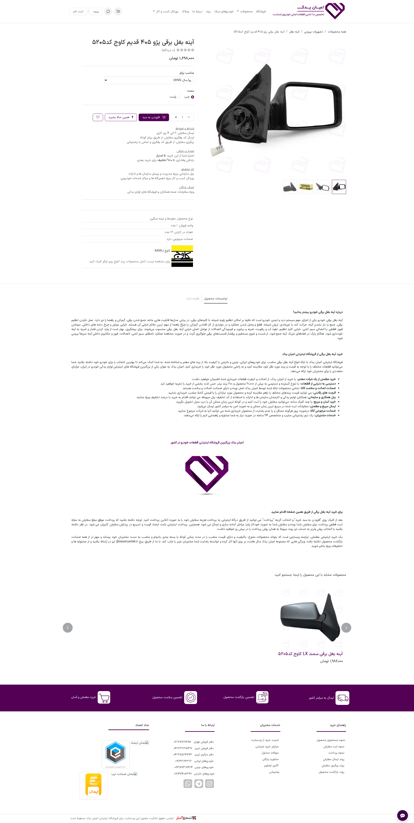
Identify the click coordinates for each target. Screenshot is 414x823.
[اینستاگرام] (209, 783)
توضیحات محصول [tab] (215, 298)
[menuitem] (260, 12)
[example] (198, 783)
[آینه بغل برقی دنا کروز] (172, 617)
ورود (96, 11)
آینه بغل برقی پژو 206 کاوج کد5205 (312, 654)
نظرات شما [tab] (193, 298)
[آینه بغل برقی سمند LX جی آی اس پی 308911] (103, 617)
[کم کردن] (190, 117)
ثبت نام (78, 11)
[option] (207, 627)
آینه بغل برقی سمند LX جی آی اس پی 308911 (106, 657)
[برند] (182, 256)
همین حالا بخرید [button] (119, 117)
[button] (108, 11)
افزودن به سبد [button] (151, 117)
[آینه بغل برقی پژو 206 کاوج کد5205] (310, 617)
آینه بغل (294, 32)
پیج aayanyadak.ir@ (130, 541)
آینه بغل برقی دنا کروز (186, 654)
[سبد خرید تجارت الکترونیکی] (118, 11)
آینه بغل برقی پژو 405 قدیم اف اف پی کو (241, 657)
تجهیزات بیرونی (313, 32)
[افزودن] (175, 117)
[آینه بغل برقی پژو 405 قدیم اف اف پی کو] (241, 617)
